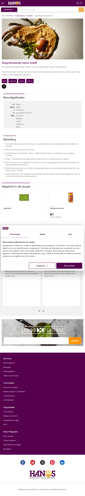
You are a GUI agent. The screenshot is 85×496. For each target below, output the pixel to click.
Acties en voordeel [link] (10, 387)
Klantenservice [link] (8, 363)
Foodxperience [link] (20, 16)
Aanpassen (41, 266)
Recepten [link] (30, 16)
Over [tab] (70, 234)
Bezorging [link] (7, 367)
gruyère (21, 81)
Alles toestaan (69, 266)
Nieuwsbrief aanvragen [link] (12, 445)
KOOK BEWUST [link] (8, 400)
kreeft (4, 81)
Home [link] (11, 16)
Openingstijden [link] (9, 371)
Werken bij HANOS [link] (10, 416)
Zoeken (74, 340)
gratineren (13, 81)
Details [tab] (42, 234)
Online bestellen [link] (9, 440)
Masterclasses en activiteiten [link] (14, 391)
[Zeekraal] (24, 197)
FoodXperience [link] (9, 396)
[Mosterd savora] (70, 197)
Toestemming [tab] (15, 234)
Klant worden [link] (8, 436)
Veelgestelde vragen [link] (11, 420)
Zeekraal (7, 208)
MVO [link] (5, 424)
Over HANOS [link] (8, 412)
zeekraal (30, 81)
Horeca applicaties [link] (10, 376)
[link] (14, 3)
